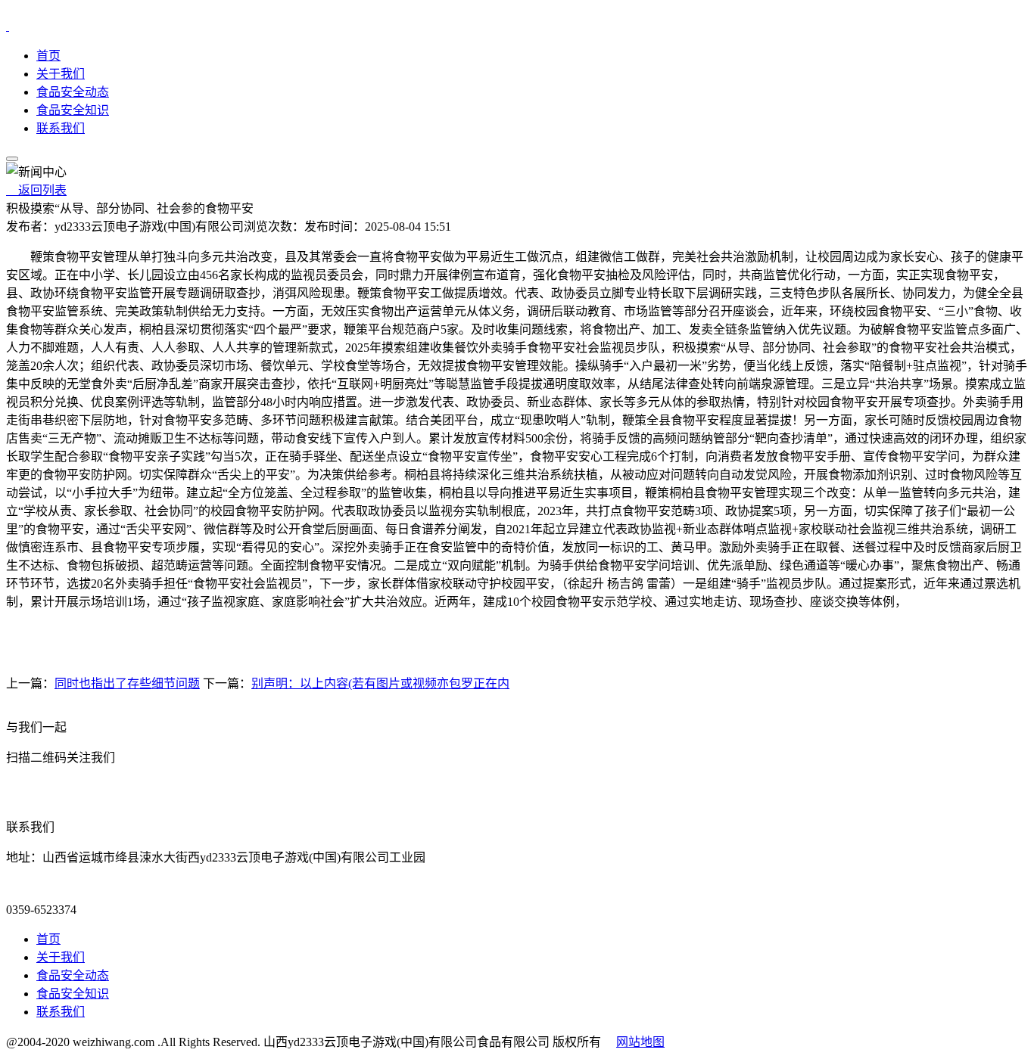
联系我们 (60, 128)
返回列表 (36, 190)
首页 (48, 55)
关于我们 (60, 73)
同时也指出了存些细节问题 (127, 683)
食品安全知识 (72, 110)
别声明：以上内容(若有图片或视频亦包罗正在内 (380, 683)
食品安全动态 (72, 91)
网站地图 (640, 1042)
